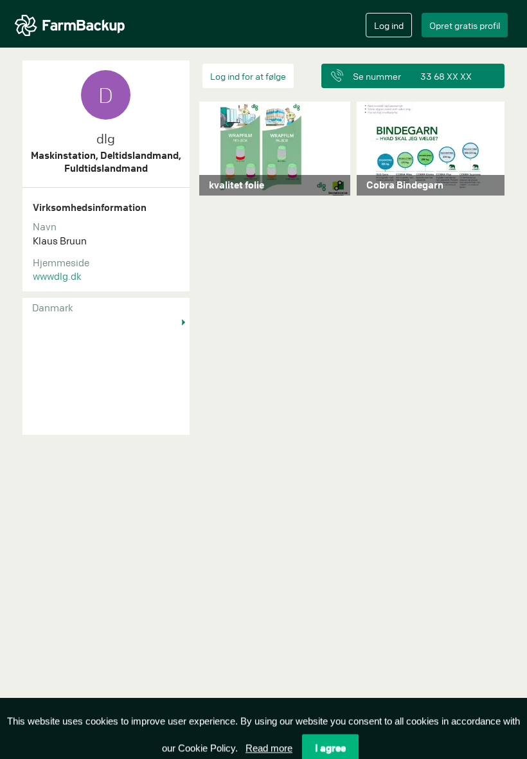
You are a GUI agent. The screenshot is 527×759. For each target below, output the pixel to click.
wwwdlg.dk (57, 276)
